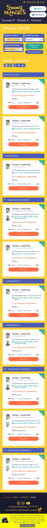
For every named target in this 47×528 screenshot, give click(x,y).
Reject (32, 526)
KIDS (39, 8)
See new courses (34, 52)
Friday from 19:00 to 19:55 (25, 465)
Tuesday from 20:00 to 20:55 (26, 384)
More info (23, 107)
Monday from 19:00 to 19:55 (26, 89)
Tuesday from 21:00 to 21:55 (26, 214)
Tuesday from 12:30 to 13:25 (26, 126)
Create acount (31, 2)
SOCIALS (39, 14)
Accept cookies (24, 526)
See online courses (35, 46)
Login (42, 2)
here (39, 523)
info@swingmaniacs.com (18, 506)
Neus (16, 99)
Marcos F (22, 430)
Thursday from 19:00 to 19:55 (27, 421)
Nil (20, 226)
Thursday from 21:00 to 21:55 (27, 170)
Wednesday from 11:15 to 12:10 (27, 296)
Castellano (24, 497)
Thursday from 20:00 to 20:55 (27, 252)
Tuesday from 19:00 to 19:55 (26, 340)
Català (15, 497)
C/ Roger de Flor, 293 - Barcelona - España (21, 510)
